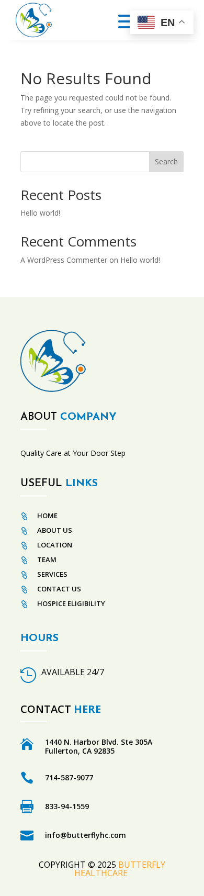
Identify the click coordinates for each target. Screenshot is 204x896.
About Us (54, 530)
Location (54, 545)
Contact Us (59, 588)
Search (166, 161)
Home (47, 515)
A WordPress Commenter (63, 260)
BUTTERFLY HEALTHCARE (119, 869)
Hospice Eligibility (71, 603)
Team (46, 559)
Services (52, 574)
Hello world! (40, 213)
